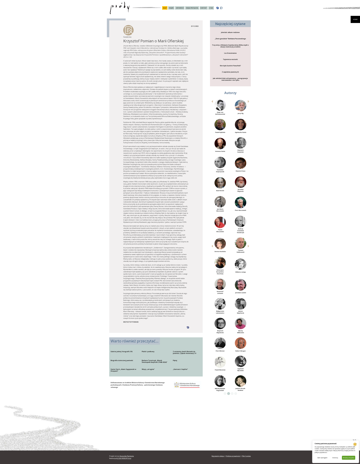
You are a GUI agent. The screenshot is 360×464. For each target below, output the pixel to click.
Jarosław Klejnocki (240, 190)
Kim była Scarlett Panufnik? (230, 66)
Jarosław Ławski (240, 293)
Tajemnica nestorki (230, 59)
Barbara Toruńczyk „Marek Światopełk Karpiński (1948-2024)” (154, 361)
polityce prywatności (321, 452)
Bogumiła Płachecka (127, 456)
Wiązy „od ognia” (148, 369)
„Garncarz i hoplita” (180, 369)
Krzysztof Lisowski (220, 292)
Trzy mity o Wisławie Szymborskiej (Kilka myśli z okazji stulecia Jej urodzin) (230, 46)
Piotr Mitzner (220, 351)
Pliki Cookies (246, 456)
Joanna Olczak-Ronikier (240, 389)
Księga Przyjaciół (192, 8)
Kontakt (203, 8)
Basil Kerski (220, 190)
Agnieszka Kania (240, 132)
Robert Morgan (240, 351)
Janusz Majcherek (240, 312)
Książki (171, 8)
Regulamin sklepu (218, 456)
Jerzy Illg (240, 113)
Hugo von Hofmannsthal (220, 113)
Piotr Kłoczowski (240, 210)
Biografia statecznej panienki (122, 360)
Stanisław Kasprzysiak (220, 171)
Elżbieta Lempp (240, 272)
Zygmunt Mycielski (240, 369)
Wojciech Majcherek (220, 332)
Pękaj (175, 360)
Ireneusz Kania (220, 151)
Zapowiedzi (180, 8)
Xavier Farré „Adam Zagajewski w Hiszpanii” (123, 370)
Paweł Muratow (220, 370)
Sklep (165, 8)
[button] (248, 101)
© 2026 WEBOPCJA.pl (123, 458)
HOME (355, 19)
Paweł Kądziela (220, 132)
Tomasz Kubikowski (240, 251)
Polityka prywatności (233, 456)
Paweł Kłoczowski (220, 230)
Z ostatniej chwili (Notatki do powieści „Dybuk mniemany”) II (184, 352)
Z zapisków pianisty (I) (230, 72)
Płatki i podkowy (148, 351)
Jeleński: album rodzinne (230, 32)
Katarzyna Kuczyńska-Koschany (220, 272)
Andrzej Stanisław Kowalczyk (240, 230)
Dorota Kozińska (220, 251)
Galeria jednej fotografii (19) (121, 351)
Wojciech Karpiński (240, 151)
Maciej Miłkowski (240, 332)
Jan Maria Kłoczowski (220, 210)
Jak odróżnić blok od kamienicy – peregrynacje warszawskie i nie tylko (230, 79)
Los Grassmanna (230, 53)
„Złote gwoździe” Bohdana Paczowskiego (230, 39)
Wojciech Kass (240, 171)
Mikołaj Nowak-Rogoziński (220, 389)
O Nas (211, 8)
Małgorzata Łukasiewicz (220, 312)
